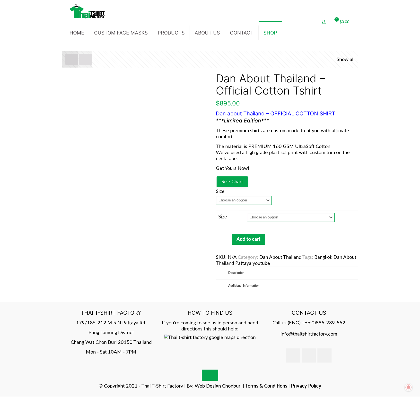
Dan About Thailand (280, 257)
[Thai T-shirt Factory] (87, 11)
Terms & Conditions (266, 386)
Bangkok (323, 257)
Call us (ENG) (287, 322)
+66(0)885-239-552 (323, 322)
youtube (261, 263)
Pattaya (243, 263)
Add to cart (248, 239)
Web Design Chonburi (218, 386)
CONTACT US (309, 313)
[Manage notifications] (408, 387)
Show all (346, 59)
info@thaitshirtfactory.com (308, 334)
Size (220, 191)
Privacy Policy (306, 386)
